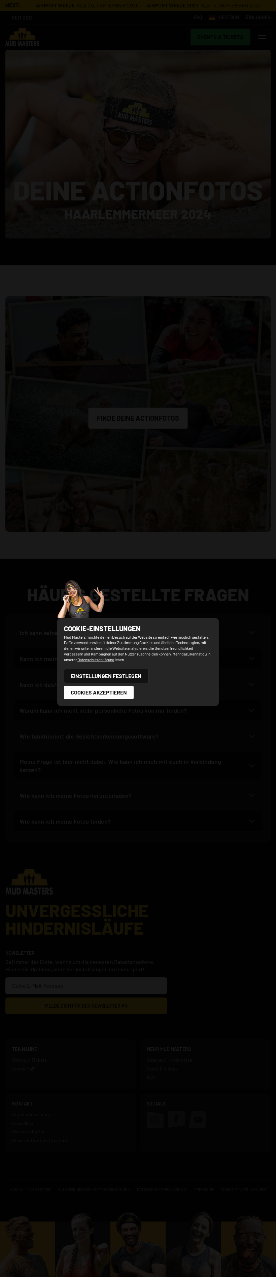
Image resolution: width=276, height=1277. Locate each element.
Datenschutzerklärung (95, 659)
